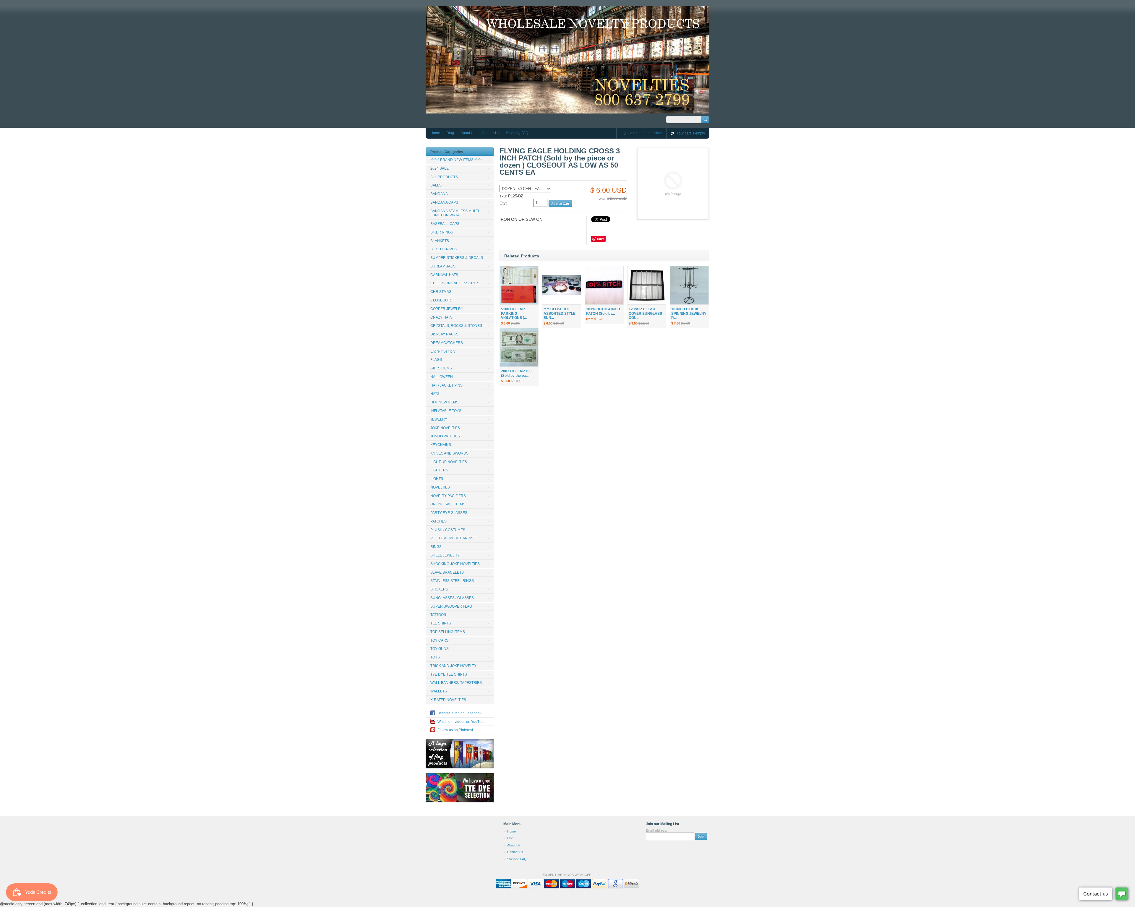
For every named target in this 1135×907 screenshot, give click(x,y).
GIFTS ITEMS (441, 368)
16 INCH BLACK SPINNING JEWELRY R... (688, 313)
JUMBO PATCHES (445, 436)
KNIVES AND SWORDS (449, 453)
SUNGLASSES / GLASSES (452, 598)
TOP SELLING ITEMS (447, 632)
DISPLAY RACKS (444, 334)
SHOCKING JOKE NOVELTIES (455, 564)
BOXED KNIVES (443, 249)
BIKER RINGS (441, 232)
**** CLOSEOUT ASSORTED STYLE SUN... (559, 313)
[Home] (567, 111)
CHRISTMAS (440, 292)
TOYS (435, 657)
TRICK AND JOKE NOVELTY (453, 666)
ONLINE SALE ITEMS (447, 504)
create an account (649, 133)
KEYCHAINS (440, 445)
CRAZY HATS (441, 317)
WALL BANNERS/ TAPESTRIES (456, 683)
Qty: (503, 203)
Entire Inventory (442, 351)
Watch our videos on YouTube (461, 722)
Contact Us (491, 133)
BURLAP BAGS (442, 266)
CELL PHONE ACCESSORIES (454, 283)
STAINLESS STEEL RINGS (452, 581)
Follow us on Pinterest (455, 730)
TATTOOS (438, 615)
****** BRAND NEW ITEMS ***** (456, 160)
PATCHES (438, 521)
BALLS (436, 185)
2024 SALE (439, 168)
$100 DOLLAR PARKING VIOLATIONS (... (514, 313)
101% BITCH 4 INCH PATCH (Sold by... (603, 311)
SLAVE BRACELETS (447, 572)
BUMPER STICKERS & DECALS (456, 258)
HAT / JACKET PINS (446, 385)
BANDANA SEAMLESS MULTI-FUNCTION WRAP (455, 213)
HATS (435, 394)
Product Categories (446, 152)
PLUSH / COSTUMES (447, 530)
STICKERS (439, 589)
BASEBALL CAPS (444, 224)
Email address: (656, 830)
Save (600, 238)
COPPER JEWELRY (446, 309)
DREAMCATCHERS (446, 343)
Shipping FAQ (517, 133)
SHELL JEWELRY (445, 555)
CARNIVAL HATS (444, 275)
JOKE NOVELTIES (445, 428)
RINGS (436, 547)
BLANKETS (439, 241)
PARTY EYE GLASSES (448, 513)
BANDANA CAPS (444, 202)
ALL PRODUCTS (444, 177)
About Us (468, 133)
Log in (625, 133)
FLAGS (436, 360)
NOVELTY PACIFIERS (448, 496)
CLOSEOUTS (441, 300)
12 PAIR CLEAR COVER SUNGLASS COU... (645, 313)
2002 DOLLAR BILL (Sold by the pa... (517, 373)
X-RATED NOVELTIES (448, 700)
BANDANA (439, 194)
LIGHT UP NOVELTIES (448, 462)
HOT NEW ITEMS (444, 402)
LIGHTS (436, 479)
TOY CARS (439, 640)
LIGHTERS (439, 470)
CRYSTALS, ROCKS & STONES (456, 326)
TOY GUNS (439, 649)
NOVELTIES (440, 487)
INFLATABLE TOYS (445, 411)
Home (435, 133)
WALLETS (438, 691)
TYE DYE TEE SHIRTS (448, 674)
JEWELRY (438, 419)
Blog (450, 133)
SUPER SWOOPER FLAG (451, 606)
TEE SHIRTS (440, 623)
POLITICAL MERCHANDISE (453, 538)
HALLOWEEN (441, 377)
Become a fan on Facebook (459, 713)
